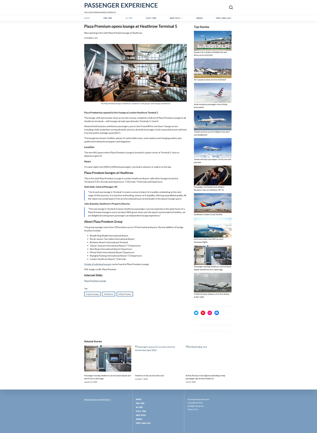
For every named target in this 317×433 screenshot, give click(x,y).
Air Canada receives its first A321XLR (210, 79)
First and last (223, 18)
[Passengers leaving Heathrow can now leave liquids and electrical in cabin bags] (107, 358)
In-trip (129, 18)
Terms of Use (192, 409)
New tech (175, 18)
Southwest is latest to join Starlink (208, 214)
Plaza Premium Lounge (95, 280)
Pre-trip (108, 18)
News (87, 18)
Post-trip (151, 18)
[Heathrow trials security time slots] (158, 358)
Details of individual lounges (97, 264)
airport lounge (92, 294)
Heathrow (108, 294)
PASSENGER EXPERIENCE (121, 5)
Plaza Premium (125, 294)
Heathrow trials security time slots (149, 375)
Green (199, 18)
